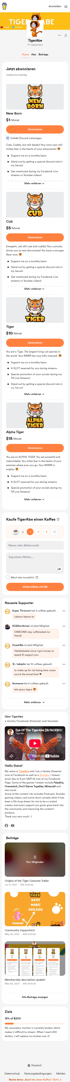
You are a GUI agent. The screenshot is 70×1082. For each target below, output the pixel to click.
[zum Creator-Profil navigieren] (35, 28)
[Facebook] (6, 825)
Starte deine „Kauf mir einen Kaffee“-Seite (34, 1079)
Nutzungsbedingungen (38, 1073)
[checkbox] (20, 577)
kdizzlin (21, 664)
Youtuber (44, 775)
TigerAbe (35, 40)
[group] (35, 136)
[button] (66, 7)
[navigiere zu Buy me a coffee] (4, 6)
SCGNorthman (21, 625)
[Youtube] (12, 825)
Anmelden (55, 6)
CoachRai (17, 645)
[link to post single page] (35, 864)
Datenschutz (12, 1073)
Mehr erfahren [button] (32, 183)
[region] (35, 286)
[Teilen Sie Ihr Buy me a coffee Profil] (65, 35)
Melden (61, 1073)
